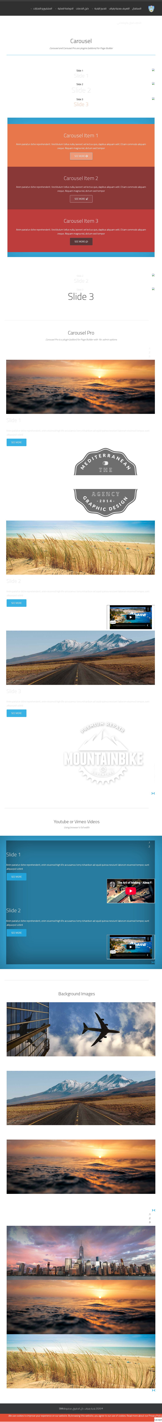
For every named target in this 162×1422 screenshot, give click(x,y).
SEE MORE (80, 156)
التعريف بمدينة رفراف (119, 8)
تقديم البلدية (100, 8)
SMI (61, 1408)
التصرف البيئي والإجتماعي (129, 22)
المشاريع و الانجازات (42, 8)
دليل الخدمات (82, 8)
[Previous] (154, 793)
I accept (158, 1419)
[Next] (152, 793)
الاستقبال (136, 8)
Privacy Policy (155, 1415)
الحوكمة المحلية (65, 8)
